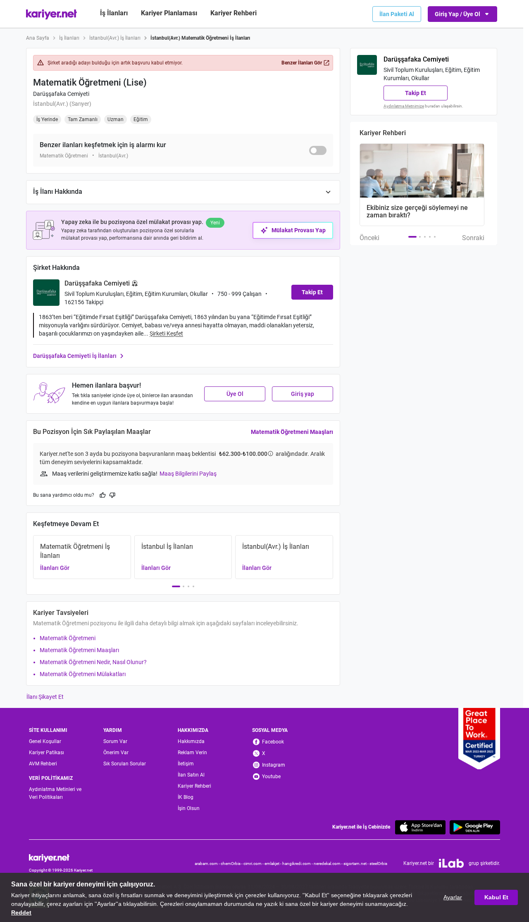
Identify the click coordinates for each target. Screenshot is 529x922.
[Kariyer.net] (61, 857)
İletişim (186, 764)
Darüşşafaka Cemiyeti (61, 94)
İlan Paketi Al (396, 14)
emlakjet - (273, 863)
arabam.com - (208, 863)
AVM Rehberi (43, 764)
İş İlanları (114, 13)
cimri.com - (253, 863)
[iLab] (451, 863)
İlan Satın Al (191, 775)
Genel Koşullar (45, 741)
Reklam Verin (192, 752)
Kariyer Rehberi (194, 786)
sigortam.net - (356, 863)
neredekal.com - (328, 863)
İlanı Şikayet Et (45, 696)
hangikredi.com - (298, 863)
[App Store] (420, 827)
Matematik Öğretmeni (67, 638)
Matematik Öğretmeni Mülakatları (83, 674)
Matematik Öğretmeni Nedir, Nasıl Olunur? (93, 662)
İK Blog (185, 797)
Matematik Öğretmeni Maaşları (292, 432)
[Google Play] (475, 827)
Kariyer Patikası (46, 752)
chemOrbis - (232, 863)
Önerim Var (116, 752)
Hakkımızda (191, 741)
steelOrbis (378, 863)
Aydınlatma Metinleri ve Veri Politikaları (55, 793)
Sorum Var (115, 741)
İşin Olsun (189, 808)
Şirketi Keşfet (166, 333)
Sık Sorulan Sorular (124, 764)
